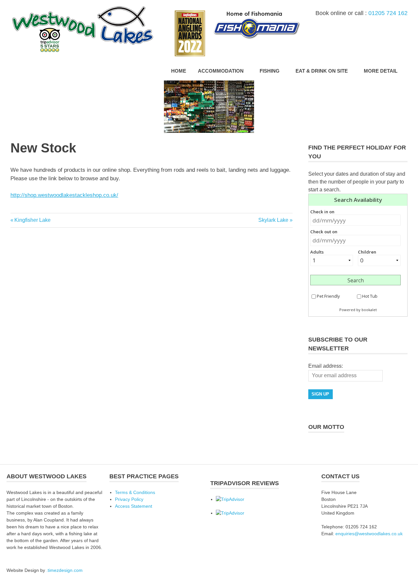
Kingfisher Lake (32, 220)
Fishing (270, 71)
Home (178, 71)
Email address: (325, 366)
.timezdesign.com (64, 570)
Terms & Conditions (135, 492)
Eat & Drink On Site (322, 71)
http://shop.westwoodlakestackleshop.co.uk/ (64, 195)
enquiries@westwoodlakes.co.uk (369, 533)
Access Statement (133, 506)
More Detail (380, 71)
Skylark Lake (273, 220)
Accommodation (221, 71)
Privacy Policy (129, 499)
